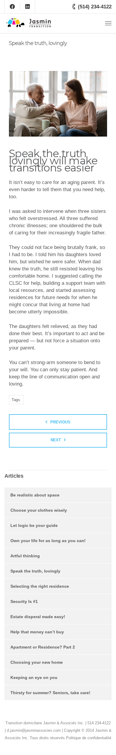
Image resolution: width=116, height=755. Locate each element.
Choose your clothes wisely (38, 510)
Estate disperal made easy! (37, 616)
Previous (60, 422)
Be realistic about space (34, 495)
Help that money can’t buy (37, 631)
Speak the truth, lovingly (35, 571)
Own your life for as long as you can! (48, 540)
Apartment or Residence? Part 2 (42, 647)
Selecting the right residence (39, 586)
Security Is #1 (24, 601)
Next (56, 440)
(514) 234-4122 (95, 7)
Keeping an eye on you (33, 677)
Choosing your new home (36, 662)
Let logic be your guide (34, 525)
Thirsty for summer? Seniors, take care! (50, 692)
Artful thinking (25, 555)
